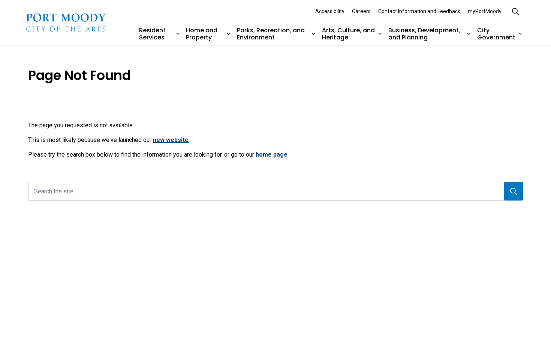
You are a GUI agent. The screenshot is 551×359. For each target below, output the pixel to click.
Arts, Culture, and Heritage (348, 34)
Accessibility (329, 11)
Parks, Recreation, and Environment (271, 34)
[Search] (513, 191)
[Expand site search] (515, 11)
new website (171, 139)
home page (271, 154)
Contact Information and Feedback (419, 11)
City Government (496, 34)
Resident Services (152, 34)
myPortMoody (485, 11)
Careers (361, 11)
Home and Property (201, 34)
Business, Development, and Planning (424, 34)
